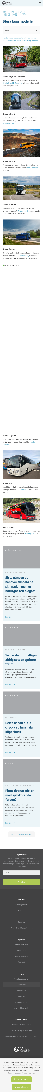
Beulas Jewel (30, 533)
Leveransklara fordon (21, 1008)
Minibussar (21, 990)
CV (21, 916)
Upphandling (21, 950)
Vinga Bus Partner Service (21, 1025)
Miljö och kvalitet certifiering (21, 928)
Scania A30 (24, 489)
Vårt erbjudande (21, 904)
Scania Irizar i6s (32, 167)
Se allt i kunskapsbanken (21, 834)
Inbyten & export (21, 956)
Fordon (13, 12)
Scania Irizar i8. (8, 123)
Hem (5, 12)
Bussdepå (21, 962)
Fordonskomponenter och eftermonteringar (21, 1036)
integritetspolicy (22, 1087)
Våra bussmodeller (14, 13)
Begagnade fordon (21, 1002)
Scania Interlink (24, 211)
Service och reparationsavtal (21, 1030)
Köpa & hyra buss (21, 944)
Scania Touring (23, 255)
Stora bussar (21, 984)
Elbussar (21, 996)
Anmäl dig (21, 882)
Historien (21, 910)
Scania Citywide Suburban (12, 83)
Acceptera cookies (21, 1079)
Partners (21, 922)
